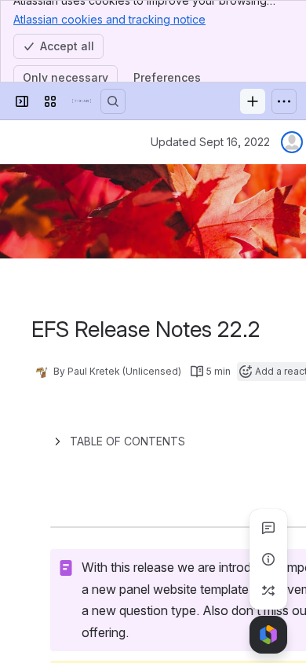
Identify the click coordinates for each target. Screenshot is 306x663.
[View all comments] (268, 527)
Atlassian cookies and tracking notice (109, 19)
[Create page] (268, 590)
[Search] (113, 101)
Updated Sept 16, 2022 (210, 141)
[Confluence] (81, 101)
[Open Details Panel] (268, 559)
